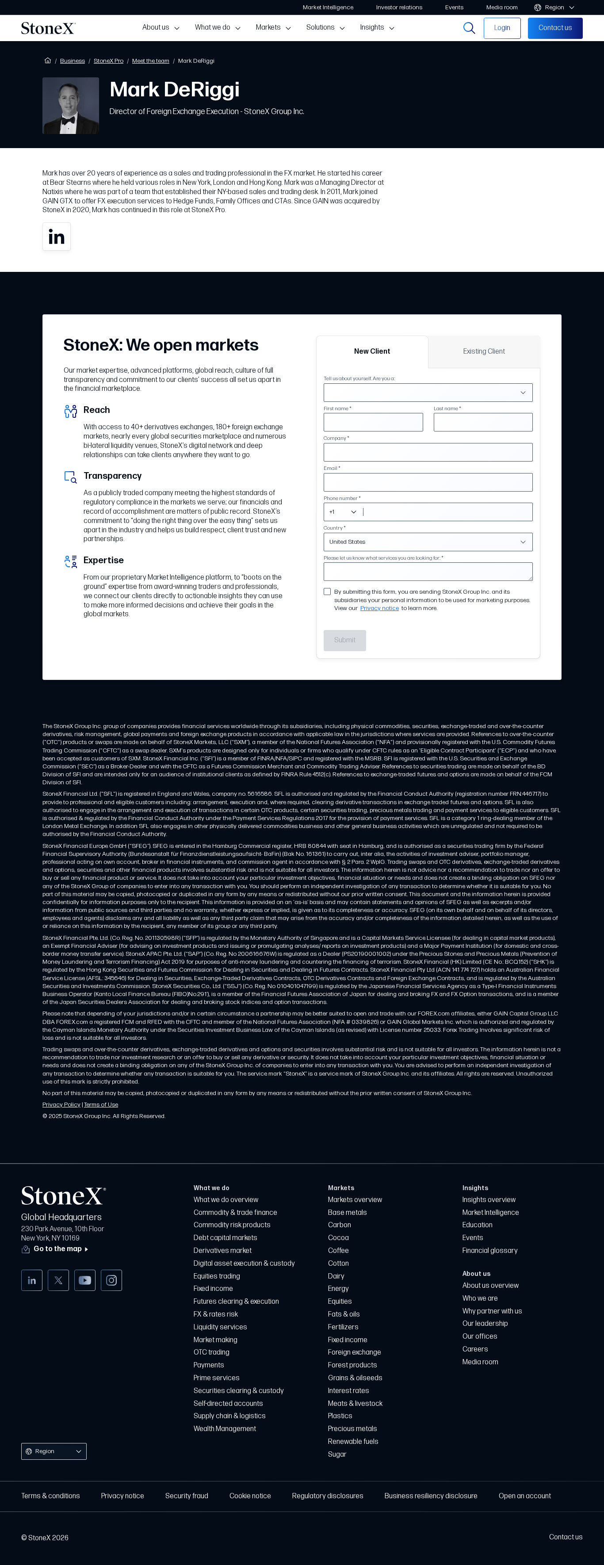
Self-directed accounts (228, 1404)
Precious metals (352, 1429)
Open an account (525, 1496)
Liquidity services (220, 1327)
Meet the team (150, 61)
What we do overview (226, 1200)
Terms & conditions (50, 1496)
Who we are (480, 1298)
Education (478, 1225)
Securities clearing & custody (239, 1391)
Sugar (337, 1454)
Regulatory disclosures (327, 1496)
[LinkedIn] (31, 1280)
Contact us (566, 1537)
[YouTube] (85, 1280)
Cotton (338, 1264)
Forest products (352, 1365)
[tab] (372, 352)
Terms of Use (101, 1104)
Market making (215, 1340)
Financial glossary (490, 1251)
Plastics (340, 1416)
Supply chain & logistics (230, 1416)
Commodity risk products (232, 1225)
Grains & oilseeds (355, 1378)
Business (72, 61)
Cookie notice (250, 1496)
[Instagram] (111, 1280)
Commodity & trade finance (235, 1213)
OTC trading (211, 1352)
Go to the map (58, 1249)
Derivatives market (223, 1251)
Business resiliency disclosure (431, 1496)
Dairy (336, 1276)
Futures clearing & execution (236, 1302)
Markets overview (355, 1200)
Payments (209, 1365)
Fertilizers (343, 1327)
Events (473, 1238)
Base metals (347, 1213)
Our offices (480, 1336)
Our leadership (485, 1324)
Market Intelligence (491, 1213)
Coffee (338, 1251)
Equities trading (217, 1276)
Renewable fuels (353, 1442)
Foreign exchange (354, 1352)
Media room (480, 1362)
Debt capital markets (225, 1238)
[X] (58, 1280)
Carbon (339, 1225)
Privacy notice (379, 608)
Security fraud (186, 1496)
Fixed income (213, 1289)
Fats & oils (344, 1314)
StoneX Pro (108, 61)
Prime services (217, 1378)
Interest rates (348, 1391)
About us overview (491, 1286)
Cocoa (338, 1238)
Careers (475, 1349)
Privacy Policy (61, 1104)
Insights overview (489, 1200)
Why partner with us (492, 1311)
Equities (340, 1302)
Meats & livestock (355, 1404)
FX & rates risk (216, 1314)
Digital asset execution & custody (244, 1264)
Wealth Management (225, 1429)
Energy (338, 1289)
